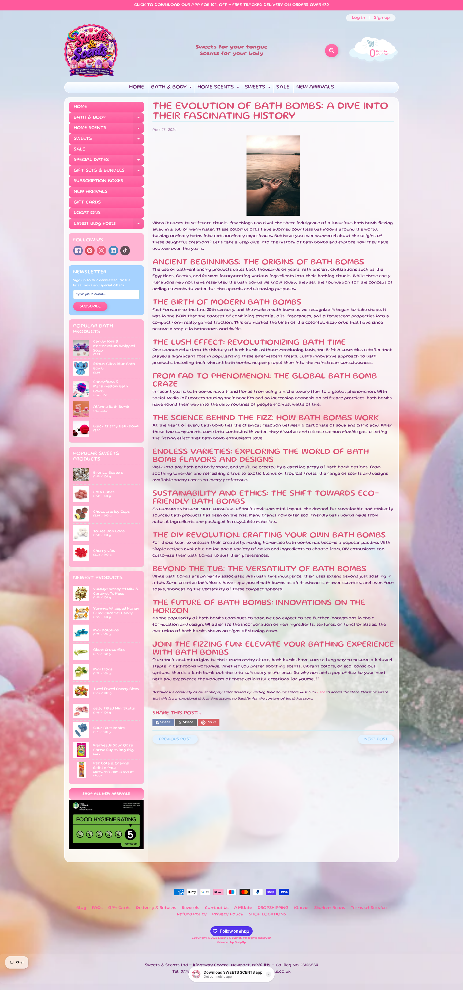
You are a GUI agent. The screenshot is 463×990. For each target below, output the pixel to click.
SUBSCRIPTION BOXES (98, 181)
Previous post (175, 739)
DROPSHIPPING (273, 908)
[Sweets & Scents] (91, 50)
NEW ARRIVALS (315, 87)
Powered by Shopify (231, 942)
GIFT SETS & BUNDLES (109, 172)
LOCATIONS (87, 213)
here (321, 692)
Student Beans (329, 908)
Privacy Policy (227, 914)
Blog (81, 908)
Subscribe (90, 306)
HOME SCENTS (219, 89)
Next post (376, 739)
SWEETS (258, 89)
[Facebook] (78, 250)
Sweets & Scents (229, 938)
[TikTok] (125, 250)
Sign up (382, 18)
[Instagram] (101, 250)
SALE (282, 87)
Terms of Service (369, 908)
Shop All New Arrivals (106, 793)
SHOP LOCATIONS (267, 914)
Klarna (301, 908)
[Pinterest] (90, 250)
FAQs (97, 908)
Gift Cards (119, 908)
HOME (136, 87)
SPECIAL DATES (109, 161)
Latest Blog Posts (109, 225)
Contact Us (217, 908)
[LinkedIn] (113, 250)
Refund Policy (192, 914)
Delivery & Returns (156, 908)
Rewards (190, 908)
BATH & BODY (172, 89)
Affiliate (243, 908)
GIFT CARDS (87, 202)
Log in (358, 18)
